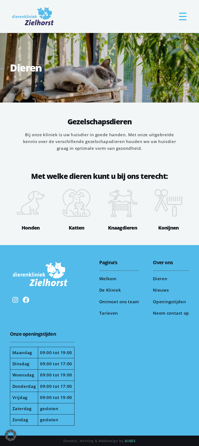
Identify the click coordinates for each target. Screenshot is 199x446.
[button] (10, 435)
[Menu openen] (182, 16)
